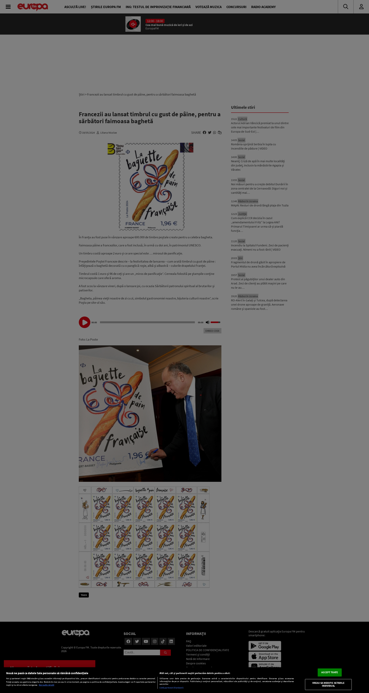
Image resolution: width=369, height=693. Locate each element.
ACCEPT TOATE (329, 672)
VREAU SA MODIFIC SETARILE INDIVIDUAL (328, 684)
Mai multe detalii (46, 685)
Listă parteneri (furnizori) (172, 687)
